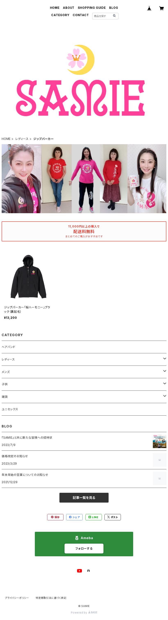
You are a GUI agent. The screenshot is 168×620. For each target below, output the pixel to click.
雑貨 (5, 396)
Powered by (79, 612)
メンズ (6, 372)
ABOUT (68, 7)
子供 (5, 384)
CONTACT (81, 15)
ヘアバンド (8, 347)
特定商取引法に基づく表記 (51, 597)
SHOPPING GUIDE (92, 7)
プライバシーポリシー (17, 597)
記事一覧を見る (84, 498)
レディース (22, 139)
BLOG (113, 7)
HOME (55, 7)
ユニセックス (10, 409)
